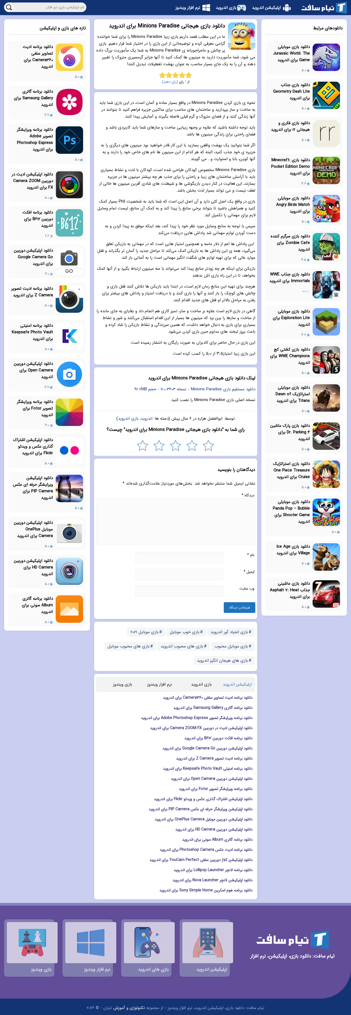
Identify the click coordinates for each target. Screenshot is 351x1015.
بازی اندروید (128, 418)
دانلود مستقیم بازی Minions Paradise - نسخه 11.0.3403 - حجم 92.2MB (194, 389)
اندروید (146, 418)
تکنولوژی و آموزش (129, 1008)
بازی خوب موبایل (184, 632)
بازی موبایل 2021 (144, 632)
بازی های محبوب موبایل (128, 646)
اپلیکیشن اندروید (237, 684)
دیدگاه (248, 495)
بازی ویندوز (122, 684)
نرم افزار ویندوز (159, 684)
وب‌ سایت (246, 588)
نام (250, 555)
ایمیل (249, 572)
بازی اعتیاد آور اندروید (229, 632)
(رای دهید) (170, 82)
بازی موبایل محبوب (231, 646)
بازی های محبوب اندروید (182, 646)
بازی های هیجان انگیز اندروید (222, 660)
